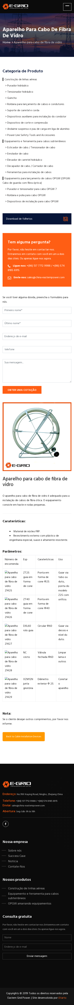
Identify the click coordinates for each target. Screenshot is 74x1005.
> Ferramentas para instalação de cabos (28, 172)
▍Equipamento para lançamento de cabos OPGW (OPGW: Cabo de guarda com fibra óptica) (36, 180)
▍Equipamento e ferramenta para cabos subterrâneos (34, 141)
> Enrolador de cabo (16, 154)
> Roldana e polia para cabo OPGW (25, 195)
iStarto (62, 998)
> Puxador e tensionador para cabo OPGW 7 (31, 189)
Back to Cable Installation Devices (23, 737)
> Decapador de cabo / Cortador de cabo (29, 166)
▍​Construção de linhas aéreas (20, 79)
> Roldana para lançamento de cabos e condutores (34, 104)
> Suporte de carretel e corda (22, 110)
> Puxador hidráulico (17, 86)
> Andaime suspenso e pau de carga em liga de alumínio (37, 129)
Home (6, 42)
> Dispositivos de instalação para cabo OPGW (32, 201)
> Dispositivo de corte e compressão (26, 123)
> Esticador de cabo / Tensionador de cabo (30, 147)
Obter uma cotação (22, 390)
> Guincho (11, 98)
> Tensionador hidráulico (19, 92)
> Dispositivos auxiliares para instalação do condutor (35, 116)
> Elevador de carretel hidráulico (23, 160)
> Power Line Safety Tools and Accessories (30, 135)
